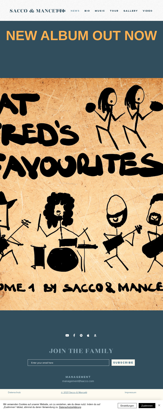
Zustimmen (147, 405)
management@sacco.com (78, 381)
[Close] (159, 405)
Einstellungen (127, 405)
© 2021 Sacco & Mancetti (74, 392)
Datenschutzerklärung (70, 407)
